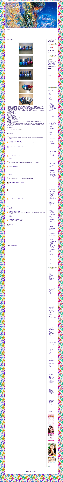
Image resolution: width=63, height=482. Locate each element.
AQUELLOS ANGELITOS (51, 128)
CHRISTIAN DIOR (52, 238)
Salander (10, 205)
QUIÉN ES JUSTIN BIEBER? (52, 191)
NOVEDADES (51, 362)
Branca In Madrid (11, 155)
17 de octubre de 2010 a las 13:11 (18, 198)
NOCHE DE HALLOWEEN (51, 181)
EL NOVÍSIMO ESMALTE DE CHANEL (51, 212)
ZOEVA (50, 411)
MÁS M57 (50, 162)
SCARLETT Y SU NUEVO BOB (51, 154)
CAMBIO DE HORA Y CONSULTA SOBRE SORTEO (52, 108)
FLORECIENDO (51, 247)
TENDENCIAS (51, 395)
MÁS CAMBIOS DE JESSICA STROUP (52, 119)
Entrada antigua (43, 243)
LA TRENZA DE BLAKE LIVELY (52, 244)
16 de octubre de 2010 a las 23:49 (14, 161)
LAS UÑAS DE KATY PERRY (52, 179)
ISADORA (50, 334)
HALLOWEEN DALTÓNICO (51, 146)
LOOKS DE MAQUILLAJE (52, 342)
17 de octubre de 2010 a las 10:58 (15, 189)
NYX (49, 364)
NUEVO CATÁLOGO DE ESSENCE (52, 164)
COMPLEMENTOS (51, 295)
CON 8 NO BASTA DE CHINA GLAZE (52, 143)
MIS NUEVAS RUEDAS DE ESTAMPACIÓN (52, 152)
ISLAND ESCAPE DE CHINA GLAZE (52, 124)
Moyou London (51, 354)
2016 (49, 92)
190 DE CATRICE (51, 176)
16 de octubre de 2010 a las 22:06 (16, 141)
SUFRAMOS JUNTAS (52, 228)
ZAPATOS (50, 410)
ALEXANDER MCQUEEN (51, 207)
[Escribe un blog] (19, 129)
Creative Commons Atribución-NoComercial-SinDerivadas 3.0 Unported (51, 63)
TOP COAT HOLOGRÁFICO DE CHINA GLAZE (52, 135)
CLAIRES (50, 292)
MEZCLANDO (51, 155)
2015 (49, 93)
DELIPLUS (50, 310)
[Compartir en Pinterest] (21, 129)
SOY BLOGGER (51, 392)
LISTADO (50, 341)
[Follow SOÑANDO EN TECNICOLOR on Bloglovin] (52, 53)
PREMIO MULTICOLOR (51, 197)
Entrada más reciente (9, 243)
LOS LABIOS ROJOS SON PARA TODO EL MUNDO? (52, 117)
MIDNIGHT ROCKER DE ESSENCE (52, 195)
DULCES (50, 314)
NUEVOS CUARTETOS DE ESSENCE (52, 246)
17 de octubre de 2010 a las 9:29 (19, 182)
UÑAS (49, 403)
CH (49, 287)
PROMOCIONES (51, 377)
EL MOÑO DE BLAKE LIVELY (52, 158)
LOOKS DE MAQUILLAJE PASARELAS (52, 344)
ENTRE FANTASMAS (52, 199)
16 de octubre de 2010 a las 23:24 (18, 155)
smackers (50, 389)
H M (49, 328)
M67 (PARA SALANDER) (51, 133)
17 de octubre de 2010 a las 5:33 (17, 177)
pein (49, 367)
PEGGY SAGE (51, 165)
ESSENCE (50, 319)
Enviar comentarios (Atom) (14, 245)
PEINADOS (50, 368)
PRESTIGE (50, 373)
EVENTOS (50, 320)
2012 (49, 97)
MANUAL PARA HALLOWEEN (51, 106)
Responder (10, 138)
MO (49, 351)
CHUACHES (50, 289)
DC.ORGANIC (51, 306)
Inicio (26, 243)
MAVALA (50, 349)
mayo (50, 258)
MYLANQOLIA (51, 358)
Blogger (36, 471)
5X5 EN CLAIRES (52, 169)
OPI (49, 365)
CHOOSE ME (51, 229)
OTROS (50, 366)
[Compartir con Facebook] (20, 129)
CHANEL (50, 216)
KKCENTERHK (51, 336)
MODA (50, 353)
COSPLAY (50, 302)
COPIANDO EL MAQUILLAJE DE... (51, 299)
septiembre (51, 253)
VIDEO (50, 405)
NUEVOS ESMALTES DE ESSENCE (52, 219)
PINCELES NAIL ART (52, 156)
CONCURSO (50, 298)
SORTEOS (50, 391)
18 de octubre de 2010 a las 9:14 (16, 224)
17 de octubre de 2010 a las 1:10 (14, 166)
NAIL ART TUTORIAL (52, 360)
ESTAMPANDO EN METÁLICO (52, 160)
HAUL (49, 331)
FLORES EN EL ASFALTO (51, 126)
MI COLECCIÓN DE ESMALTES (52, 189)
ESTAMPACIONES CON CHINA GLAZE (52, 175)
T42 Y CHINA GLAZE (52, 121)
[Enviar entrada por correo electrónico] (16, 129)
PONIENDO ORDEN (52, 201)
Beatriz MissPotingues (12, 182)
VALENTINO (51, 217)
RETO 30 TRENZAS (51, 384)
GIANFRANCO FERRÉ (52, 202)
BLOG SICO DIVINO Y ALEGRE (52, 234)
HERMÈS (50, 210)
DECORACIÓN (51, 307)
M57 (50, 166)
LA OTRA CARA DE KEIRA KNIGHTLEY (52, 215)
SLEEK (50, 388)
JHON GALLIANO (52, 232)
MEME (50, 350)
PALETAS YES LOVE (52, 131)
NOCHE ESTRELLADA (52, 129)
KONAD (50, 337)
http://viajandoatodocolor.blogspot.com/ (25, 107)
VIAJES (50, 404)
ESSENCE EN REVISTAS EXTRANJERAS (52, 138)
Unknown (10, 211)
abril (50, 259)
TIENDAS (50, 399)
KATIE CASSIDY (51, 193)
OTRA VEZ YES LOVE (52, 198)
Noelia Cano (10, 177)
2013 (49, 95)
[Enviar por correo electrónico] (18, 129)
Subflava (49, 61)
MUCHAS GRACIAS (52, 167)
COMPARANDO (51, 294)
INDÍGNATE (50, 333)
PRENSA (50, 372)
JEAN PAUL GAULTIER (51, 240)
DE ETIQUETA (51, 177)
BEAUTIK (50, 280)
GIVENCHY (51, 230)
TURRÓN (50, 402)
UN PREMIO (51, 104)
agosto (51, 254)
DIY (49, 312)
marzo (50, 260)
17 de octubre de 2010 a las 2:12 (16, 171)
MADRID (50, 348)
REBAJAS (50, 378)
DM (49, 313)
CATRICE (50, 284)
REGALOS (50, 382)
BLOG (49, 281)
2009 (49, 264)
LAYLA (50, 340)
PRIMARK (50, 374)
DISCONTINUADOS (51, 311)
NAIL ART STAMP (51, 359)
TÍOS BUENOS (51, 400)
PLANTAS (50, 369)
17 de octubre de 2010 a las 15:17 (16, 205)
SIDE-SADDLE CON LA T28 (52, 148)
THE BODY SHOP (51, 398)
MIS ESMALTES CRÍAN (51, 171)
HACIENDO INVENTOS (52, 329)
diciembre (51, 100)
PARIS (50, 251)
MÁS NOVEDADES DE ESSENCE (52, 242)
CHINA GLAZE (51, 288)
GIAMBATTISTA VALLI (51, 223)
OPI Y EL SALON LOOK (52, 185)
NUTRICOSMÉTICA (51, 363)
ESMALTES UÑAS (51, 317)
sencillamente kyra (11, 219)
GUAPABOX (50, 327)
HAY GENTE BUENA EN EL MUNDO (52, 113)
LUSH (49, 347)
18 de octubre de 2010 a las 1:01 (19, 219)
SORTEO (50, 390)
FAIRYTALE (51, 111)
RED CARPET (51, 381)
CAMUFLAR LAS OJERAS (51, 187)
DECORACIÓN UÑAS (52, 308)
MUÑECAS (50, 355)
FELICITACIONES (51, 323)
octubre (51, 103)
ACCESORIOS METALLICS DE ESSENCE (52, 249)
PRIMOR (50, 375)
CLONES (50, 293)
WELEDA (50, 406)
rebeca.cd (10, 141)
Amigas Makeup (11, 146)
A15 (50, 115)
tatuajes (50, 393)
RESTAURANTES (51, 383)
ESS (49, 318)
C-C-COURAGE (51, 150)
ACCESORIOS (51, 278)
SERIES (50, 387)
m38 (50, 205)
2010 (49, 99)
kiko (49, 335)
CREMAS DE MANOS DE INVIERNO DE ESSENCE (52, 236)
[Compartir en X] (19, 129)
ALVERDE (50, 279)
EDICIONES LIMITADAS (52, 315)
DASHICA (50, 305)
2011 (49, 98)
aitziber (10, 189)
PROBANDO (50, 376)
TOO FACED (50, 401)
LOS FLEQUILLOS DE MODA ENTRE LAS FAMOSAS (52, 141)
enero (50, 263)
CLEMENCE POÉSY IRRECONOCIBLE (52, 221)
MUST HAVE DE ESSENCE (51, 204)
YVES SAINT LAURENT (51, 226)
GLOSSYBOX (51, 326)
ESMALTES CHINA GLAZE (52, 173)
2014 (49, 94)
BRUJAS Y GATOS (52, 122)
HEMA (50, 332)
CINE (49, 290)
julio (50, 255)
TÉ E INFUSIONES (51, 394)
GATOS (50, 110)
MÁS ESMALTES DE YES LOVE (52, 183)
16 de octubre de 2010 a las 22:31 (18, 146)
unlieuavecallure (11, 198)
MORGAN (10, 224)
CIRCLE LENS (51, 291)
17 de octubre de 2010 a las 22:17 (16, 211)
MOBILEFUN (50, 352)
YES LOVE (50, 409)
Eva (9, 166)
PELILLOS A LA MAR (52, 144)
